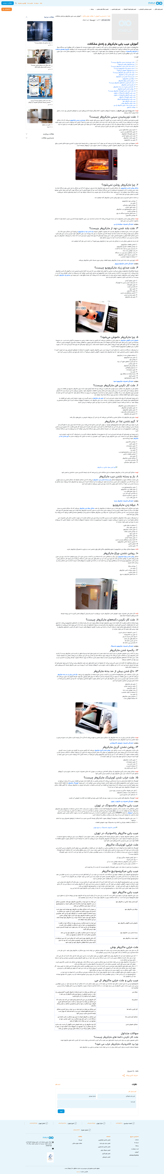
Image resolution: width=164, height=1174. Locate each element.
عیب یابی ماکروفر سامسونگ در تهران (125, 93)
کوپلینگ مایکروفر (73, 783)
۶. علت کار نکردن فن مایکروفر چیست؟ (124, 72)
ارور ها (80, 1140)
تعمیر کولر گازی (106, 1154)
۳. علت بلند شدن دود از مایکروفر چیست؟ (123, 66)
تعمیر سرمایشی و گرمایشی (145, 9)
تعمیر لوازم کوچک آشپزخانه (130, 9)
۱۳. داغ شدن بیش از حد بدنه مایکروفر (124, 87)
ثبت (61, 1111)
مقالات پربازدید (48, 133)
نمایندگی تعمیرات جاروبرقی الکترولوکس (121, 743)
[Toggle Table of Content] (137, 60)
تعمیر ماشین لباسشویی (104, 1147)
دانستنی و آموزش (100, 16)
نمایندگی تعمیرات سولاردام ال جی (123, 224)
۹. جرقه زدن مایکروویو (129, 78)
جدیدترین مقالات (48, 137)
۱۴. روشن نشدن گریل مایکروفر (127, 89)
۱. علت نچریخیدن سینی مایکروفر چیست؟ (123, 62)
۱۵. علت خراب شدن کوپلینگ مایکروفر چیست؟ (122, 91)
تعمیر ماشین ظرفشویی (104, 1140)
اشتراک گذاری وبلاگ (132, 1075)
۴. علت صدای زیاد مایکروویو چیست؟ (125, 68)
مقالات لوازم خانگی (88, 16)
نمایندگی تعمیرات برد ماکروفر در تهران (122, 801)
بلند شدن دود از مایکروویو (85, 231)
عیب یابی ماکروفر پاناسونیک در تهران (125, 95)
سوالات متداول (131, 107)
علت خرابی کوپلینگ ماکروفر (127, 97)
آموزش (137, 1152)
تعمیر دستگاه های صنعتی (102, 9)
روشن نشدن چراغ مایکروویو (126, 556)
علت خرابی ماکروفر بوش (128, 103)
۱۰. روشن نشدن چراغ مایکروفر (127, 80)
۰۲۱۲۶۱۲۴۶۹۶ (37, 1123)
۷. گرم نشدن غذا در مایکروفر (127, 74)
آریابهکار (130, 813)
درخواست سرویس (7, 3)
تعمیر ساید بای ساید (105, 1143)
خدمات (137, 1140)
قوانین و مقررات (22, 3)
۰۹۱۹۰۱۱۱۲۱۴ (80, 1130)
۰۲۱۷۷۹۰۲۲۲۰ (66, 1123)
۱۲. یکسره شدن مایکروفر (128, 85)
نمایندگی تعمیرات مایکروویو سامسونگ (122, 646)
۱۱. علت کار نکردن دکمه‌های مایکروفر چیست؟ (122, 83)
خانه (41, 3)
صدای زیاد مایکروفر (64, 275)
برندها (92, 9)
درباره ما (36, 3)
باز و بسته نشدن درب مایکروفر (102, 480)
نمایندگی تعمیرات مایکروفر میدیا (123, 501)
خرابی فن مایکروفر (98, 398)
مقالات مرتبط (49, 17)
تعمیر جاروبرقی (106, 1157)
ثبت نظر (57, 1084)
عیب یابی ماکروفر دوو (129, 101)
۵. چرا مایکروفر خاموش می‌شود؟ (126, 70)
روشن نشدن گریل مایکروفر (102, 750)
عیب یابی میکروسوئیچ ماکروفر (126, 99)
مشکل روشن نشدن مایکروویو (129, 188)
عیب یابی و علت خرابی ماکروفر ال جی (125, 105)
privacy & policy (134, 1155)
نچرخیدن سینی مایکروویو (77, 120)
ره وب (78, 1171)
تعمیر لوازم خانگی (159, 9)
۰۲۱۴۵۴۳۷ (7, 9)
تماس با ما (30, 3)
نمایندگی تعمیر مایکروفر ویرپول (124, 263)
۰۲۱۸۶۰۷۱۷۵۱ (95, 1123)
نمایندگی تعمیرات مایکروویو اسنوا (123, 381)
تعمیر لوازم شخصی (116, 9)
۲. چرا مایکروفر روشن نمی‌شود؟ (127, 64)
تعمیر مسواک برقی (105, 1150)
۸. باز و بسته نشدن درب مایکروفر (126, 76)
